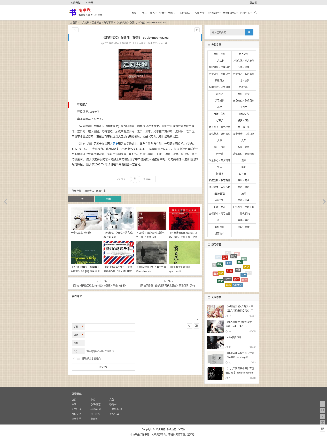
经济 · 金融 (244, 187)
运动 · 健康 (244, 226)
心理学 (219, 120)
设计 (219, 220)
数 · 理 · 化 (244, 127)
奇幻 (219, 257)
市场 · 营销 (219, 113)
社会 (217, 276)
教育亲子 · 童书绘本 (219, 127)
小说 (143, 12)
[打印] (166, 43)
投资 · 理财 (244, 120)
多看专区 (243, 87)
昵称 (78, 326)
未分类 (219, 153)
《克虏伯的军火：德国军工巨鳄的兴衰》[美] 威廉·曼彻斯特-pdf (85, 271)
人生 (223, 279)
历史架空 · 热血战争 (219, 73)
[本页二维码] (322, 428)
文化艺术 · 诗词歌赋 (219, 133)
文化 (230, 285)
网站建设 (219, 200)
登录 (90, 2)
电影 (243, 167)
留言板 (253, 2)
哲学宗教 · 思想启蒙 (219, 87)
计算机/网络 (229, 12)
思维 (231, 280)
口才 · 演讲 (244, 80)
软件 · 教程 (244, 220)
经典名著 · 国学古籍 (219, 187)
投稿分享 (114, 414)
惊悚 (229, 256)
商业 (248, 270)
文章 (219, 140)
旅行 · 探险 (219, 147)
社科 (222, 284)
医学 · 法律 (244, 67)
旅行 (236, 263)
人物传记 (237, 272)
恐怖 (238, 256)
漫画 (243, 160)
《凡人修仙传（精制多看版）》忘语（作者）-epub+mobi (238, 326)
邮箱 (78, 335)
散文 (220, 270)
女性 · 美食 (244, 93)
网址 (76, 343)
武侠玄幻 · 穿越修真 (243, 153)
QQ (75, 351)
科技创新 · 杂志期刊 (219, 180)
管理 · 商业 (244, 180)
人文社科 (199, 12)
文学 (243, 263)
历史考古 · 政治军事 (102, 22)
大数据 (219, 93)
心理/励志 (185, 12)
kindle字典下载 (233, 337)
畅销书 (171, 12)
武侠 (238, 285)
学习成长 (219, 100)
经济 (215, 267)
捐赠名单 (76, 418)
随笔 (240, 280)
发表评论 (141, 43)
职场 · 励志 (219, 207)
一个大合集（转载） (81, 232)
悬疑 (228, 271)
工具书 (243, 107)
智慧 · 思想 (244, 147)
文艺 (152, 12)
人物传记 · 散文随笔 (243, 60)
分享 (148, 179)
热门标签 (95, 414)
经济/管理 (213, 12)
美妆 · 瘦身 (244, 200)
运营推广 (219, 233)
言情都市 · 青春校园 (219, 213)
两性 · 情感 (219, 54)
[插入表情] (189, 325)
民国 (108, 199)
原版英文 (219, 80)
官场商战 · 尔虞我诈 (243, 100)
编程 (243, 193)
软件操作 (219, 226)
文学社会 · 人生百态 (243, 133)
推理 (228, 253)
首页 (133, 12)
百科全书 (245, 12)
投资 (221, 260)
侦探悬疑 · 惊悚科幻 (219, 67)
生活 (161, 12)
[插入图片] (196, 325)
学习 (245, 279)
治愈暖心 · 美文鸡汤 (219, 160)
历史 (115, 143)
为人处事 (243, 54)
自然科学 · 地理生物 (243, 207)
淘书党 (84, 10)
